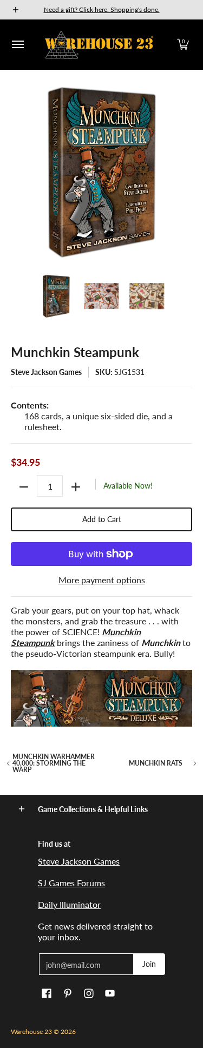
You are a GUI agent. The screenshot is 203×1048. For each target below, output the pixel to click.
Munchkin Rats (155, 763)
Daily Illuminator (69, 904)
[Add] (76, 487)
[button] (183, 44)
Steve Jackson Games (46, 372)
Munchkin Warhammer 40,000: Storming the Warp (53, 763)
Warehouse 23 (31, 1031)
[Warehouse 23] (99, 44)
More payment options (101, 580)
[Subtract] (24, 487)
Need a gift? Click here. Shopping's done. (102, 9)
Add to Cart (101, 519)
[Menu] (17, 44)
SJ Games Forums (71, 883)
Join (149, 963)
